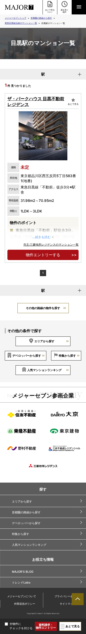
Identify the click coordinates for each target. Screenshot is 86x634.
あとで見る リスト (50, 11)
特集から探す (67, 355)
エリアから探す (44, 341)
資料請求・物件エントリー (46, 626)
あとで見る (72, 626)
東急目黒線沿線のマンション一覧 (21, 23)
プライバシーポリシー (67, 596)
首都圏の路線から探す (41, 18)
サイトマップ (67, 603)
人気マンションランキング (44, 370)
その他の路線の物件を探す (43, 308)
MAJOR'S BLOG (22, 571)
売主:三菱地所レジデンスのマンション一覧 (51, 244)
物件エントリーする (43, 254)
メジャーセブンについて (21, 596)
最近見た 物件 (64, 11)
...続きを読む (41, 237)
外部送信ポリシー (24, 603)
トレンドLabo (21, 582)
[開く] (79, 7)
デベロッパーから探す (26, 355)
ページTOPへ (78, 599)
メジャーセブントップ (15, 18)
